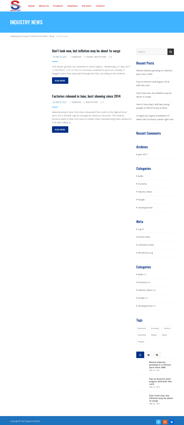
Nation (154, 335)
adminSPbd (76, 57)
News (164, 335)
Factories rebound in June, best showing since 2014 (86, 96)
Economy (89, 57)
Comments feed (146, 244)
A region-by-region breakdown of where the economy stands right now (154, 117)
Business (142, 328)
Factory (167, 328)
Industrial (142, 335)
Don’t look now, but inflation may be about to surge (86, 50)
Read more (60, 80)
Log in (141, 229)
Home (31, 5)
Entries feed (144, 236)
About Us (44, 5)
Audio (140, 175)
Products (58, 5)
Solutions (72, 5)
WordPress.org (145, 252)
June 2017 (143, 154)
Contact (100, 5)
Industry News (100, 57)
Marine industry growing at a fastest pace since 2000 (154, 72)
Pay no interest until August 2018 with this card (152, 83)
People (141, 199)
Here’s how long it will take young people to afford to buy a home (152, 106)
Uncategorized (145, 207)
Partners (86, 5)
